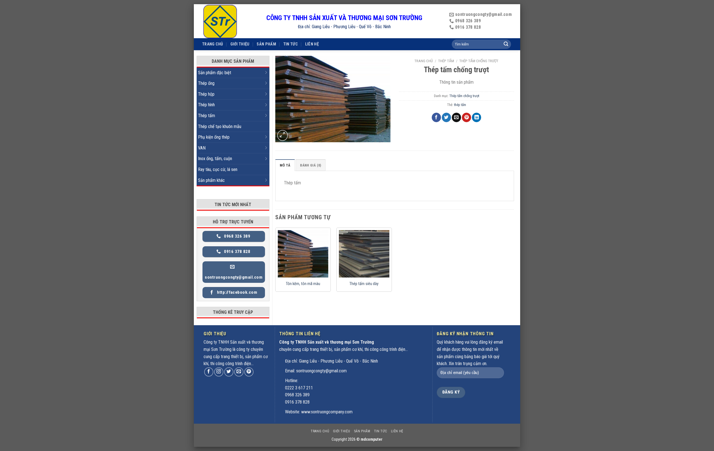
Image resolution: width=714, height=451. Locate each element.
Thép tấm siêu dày (363, 283)
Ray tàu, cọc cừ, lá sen (217, 169)
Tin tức (290, 44)
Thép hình (206, 104)
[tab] (285, 165)
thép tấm (460, 105)
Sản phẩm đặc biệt (214, 72)
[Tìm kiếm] (506, 44)
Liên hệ (312, 44)
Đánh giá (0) (310, 165)
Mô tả (285, 165)
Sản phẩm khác (211, 180)
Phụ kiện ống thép (214, 137)
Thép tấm (206, 115)
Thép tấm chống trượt (478, 61)
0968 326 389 (297, 394)
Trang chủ (212, 44)
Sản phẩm (266, 44)
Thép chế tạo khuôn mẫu (219, 126)
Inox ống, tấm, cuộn (215, 158)
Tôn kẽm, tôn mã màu (303, 283)
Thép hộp (206, 94)
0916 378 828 (297, 402)
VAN (202, 148)
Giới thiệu (240, 44)
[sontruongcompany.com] (230, 21)
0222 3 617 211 (299, 387)
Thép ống (206, 83)
